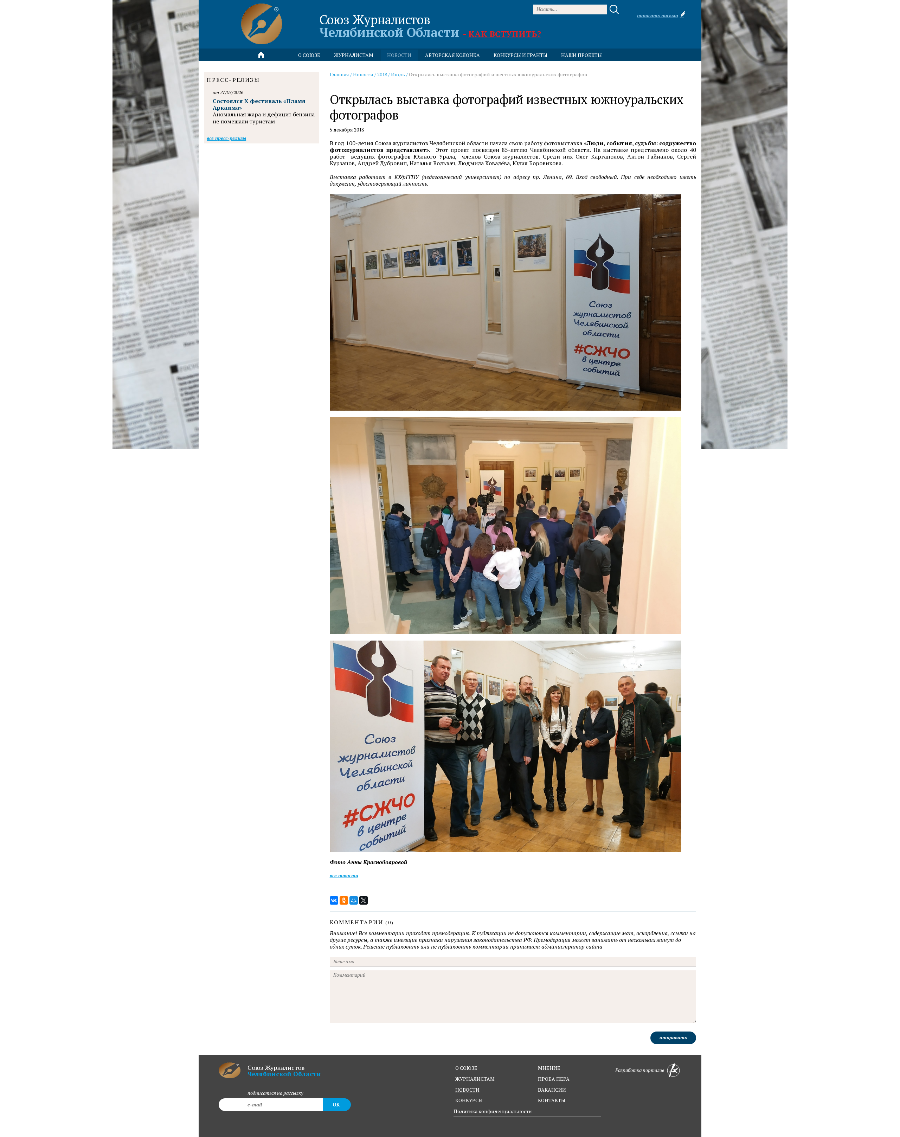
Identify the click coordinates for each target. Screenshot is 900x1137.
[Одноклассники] (344, 900)
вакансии (552, 1089)
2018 (382, 74)
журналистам (475, 1078)
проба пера (554, 1078)
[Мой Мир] (353, 900)
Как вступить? (504, 33)
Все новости (344, 875)
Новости (363, 74)
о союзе (466, 1068)
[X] (363, 900)
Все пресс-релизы (226, 138)
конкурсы (469, 1100)
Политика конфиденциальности (493, 1111)
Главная (339, 74)
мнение (549, 1068)
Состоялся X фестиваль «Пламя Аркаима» (259, 104)
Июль (398, 74)
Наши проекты (581, 55)
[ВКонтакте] (334, 900)
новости (399, 55)
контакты (551, 1100)
